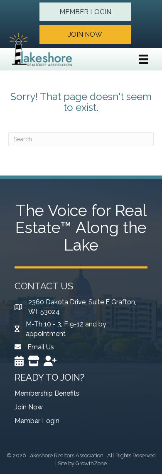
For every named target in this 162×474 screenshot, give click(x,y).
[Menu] (144, 59)
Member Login (37, 421)
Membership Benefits (47, 393)
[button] (85, 12)
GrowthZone (91, 463)
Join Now (29, 407)
